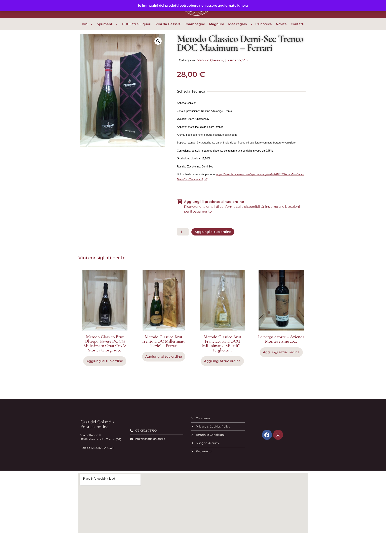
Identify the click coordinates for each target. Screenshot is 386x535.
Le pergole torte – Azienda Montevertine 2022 (281, 339)
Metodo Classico (210, 60)
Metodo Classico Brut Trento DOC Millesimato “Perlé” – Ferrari (164, 341)
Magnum (216, 24)
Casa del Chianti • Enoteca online (97, 424)
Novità (281, 24)
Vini (85, 24)
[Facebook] (267, 435)
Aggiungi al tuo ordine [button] (163, 356)
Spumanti (105, 24)
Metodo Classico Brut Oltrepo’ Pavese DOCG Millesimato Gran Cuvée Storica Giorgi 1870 (104, 343)
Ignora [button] (242, 5)
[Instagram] (278, 435)
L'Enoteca (263, 24)
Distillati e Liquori (136, 24)
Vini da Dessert (168, 24)
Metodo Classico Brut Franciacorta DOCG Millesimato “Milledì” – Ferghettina (222, 343)
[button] (158, 41)
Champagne (195, 24)
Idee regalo (237, 24)
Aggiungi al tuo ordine (213, 232)
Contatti (297, 24)
